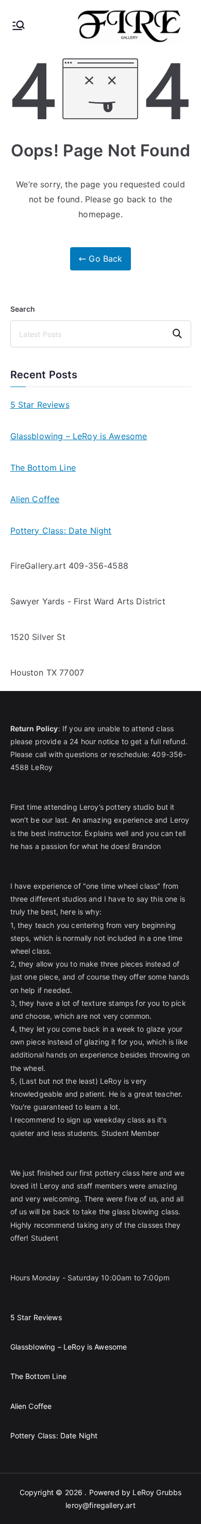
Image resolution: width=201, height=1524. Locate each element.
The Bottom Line (43, 467)
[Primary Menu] (18, 26)
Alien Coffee (35, 499)
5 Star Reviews (40, 404)
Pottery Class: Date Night (61, 530)
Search (23, 308)
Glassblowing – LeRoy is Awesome (78, 436)
